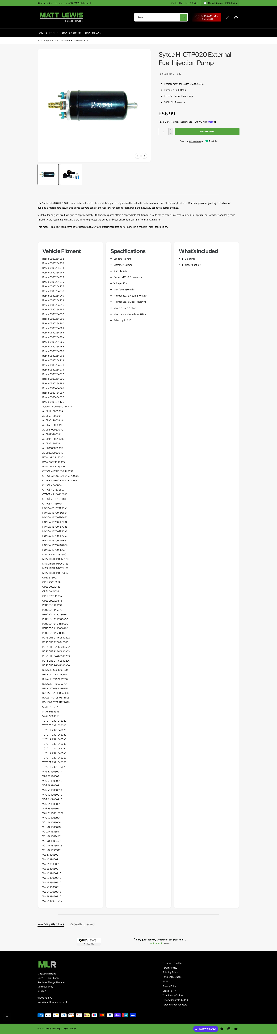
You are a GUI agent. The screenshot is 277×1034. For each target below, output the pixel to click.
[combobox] (161, 17)
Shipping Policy (170, 972)
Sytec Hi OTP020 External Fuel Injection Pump (67, 40)
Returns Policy (170, 967)
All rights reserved (68, 1028)
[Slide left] (137, 155)
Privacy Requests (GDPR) (175, 1000)
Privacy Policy (169, 986)
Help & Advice (191, 3)
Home (40, 40)
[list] (138, 575)
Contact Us (176, 3)
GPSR (165, 981)
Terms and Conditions (173, 963)
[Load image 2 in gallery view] (71, 174)
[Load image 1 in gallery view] (48, 174)
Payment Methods (172, 977)
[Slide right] (144, 155)
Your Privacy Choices (173, 995)
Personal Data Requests (175, 1004)
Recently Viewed (82, 924)
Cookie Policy (169, 991)
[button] (236, 17)
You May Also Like (51, 924)
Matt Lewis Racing (52, 1028)
